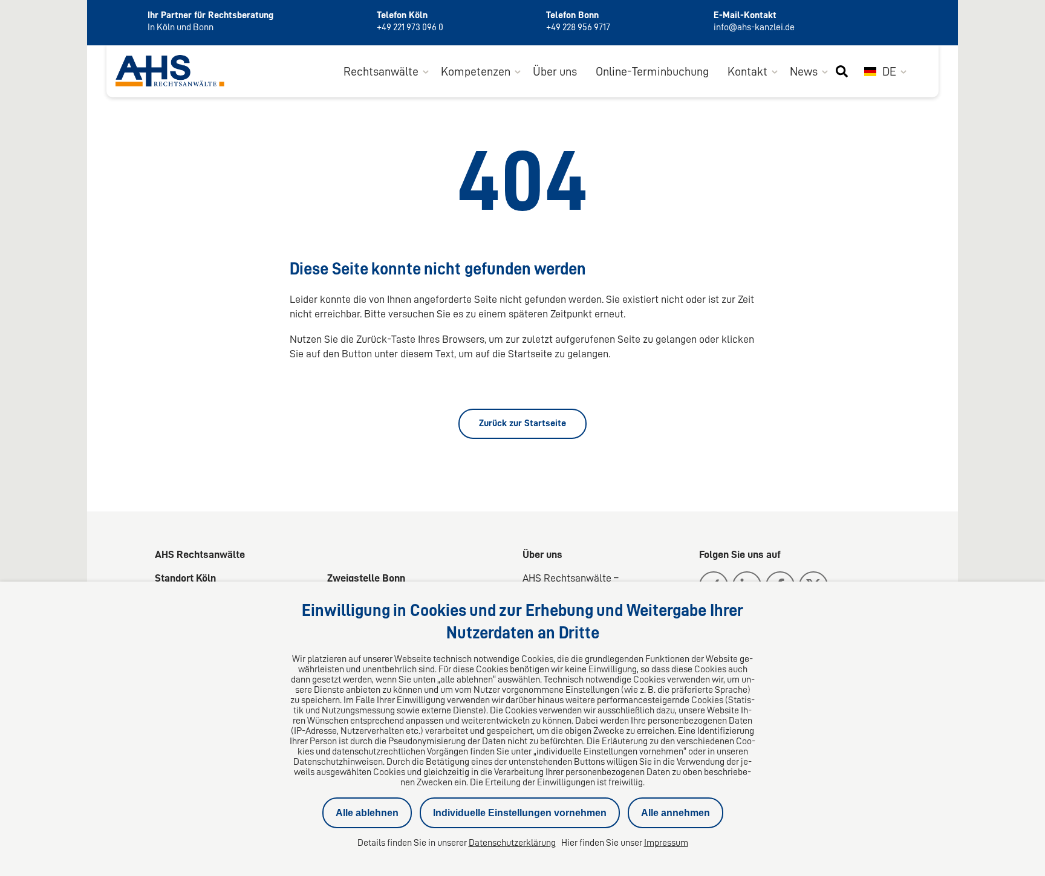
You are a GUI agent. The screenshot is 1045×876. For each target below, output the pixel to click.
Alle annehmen (675, 813)
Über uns (555, 71)
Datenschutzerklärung (512, 843)
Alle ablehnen (367, 813)
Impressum (666, 843)
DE (888, 71)
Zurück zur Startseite (522, 423)
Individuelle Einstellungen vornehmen (520, 813)
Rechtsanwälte (380, 71)
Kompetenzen (475, 71)
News (804, 71)
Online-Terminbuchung (652, 71)
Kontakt (747, 71)
